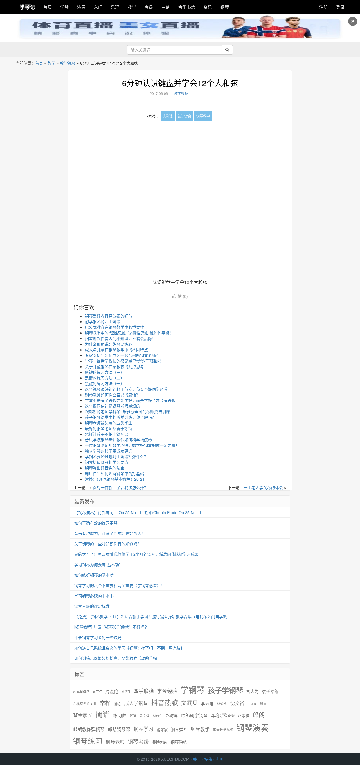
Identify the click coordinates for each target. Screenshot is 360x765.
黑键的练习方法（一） (104, 383)
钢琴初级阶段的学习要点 (106, 462)
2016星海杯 (81, 692)
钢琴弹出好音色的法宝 (104, 468)
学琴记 (27, 7)
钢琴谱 (159, 741)
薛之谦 (145, 716)
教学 (132, 7)
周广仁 (97, 691)
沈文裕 (237, 703)
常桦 (105, 702)
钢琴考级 (138, 741)
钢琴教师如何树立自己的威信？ (112, 394)
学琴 (64, 7)
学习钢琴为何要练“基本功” (97, 564)
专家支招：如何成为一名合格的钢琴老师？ (122, 355)
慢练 (117, 703)
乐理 (115, 7)
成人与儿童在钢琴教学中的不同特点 (116, 349)
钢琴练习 (87, 740)
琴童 (263, 703)
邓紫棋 (243, 715)
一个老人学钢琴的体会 (263, 487)
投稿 (208, 759)
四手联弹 (144, 690)
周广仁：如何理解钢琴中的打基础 (114, 473)
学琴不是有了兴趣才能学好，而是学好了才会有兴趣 (130, 400)
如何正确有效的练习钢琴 (96, 523)
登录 (340, 7)
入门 (98, 7)
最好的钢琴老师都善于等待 (108, 428)
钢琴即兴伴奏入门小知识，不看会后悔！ (120, 338)
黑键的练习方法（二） (104, 378)
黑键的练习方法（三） (104, 372)
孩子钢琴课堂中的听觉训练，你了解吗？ (120, 417)
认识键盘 (184, 116)
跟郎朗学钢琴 (194, 715)
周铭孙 (125, 692)
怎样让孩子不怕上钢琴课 (106, 434)
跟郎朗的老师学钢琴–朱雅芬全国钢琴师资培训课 (127, 411)
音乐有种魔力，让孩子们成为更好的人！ (109, 533)
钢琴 (224, 7)
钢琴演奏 (252, 727)
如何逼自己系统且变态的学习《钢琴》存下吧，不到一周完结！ (129, 648)
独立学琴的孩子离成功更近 (108, 451)
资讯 (208, 7)
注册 (323, 7)
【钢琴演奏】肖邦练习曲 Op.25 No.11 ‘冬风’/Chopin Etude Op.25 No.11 (137, 512)
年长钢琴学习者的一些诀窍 (98, 637)
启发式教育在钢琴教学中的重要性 (114, 327)
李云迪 (207, 703)
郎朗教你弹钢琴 (89, 729)
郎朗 (259, 714)
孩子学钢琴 (225, 690)
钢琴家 (162, 729)
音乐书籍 (186, 7)
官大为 (252, 691)
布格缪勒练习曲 (85, 703)
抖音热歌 (164, 702)
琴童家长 (82, 715)
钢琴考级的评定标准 (92, 606)
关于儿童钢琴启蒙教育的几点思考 (114, 366)
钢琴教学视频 (223, 729)
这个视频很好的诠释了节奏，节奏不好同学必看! (127, 389)
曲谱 (165, 7)
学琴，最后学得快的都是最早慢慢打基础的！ (124, 361)
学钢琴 (192, 689)
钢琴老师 (115, 742)
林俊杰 (222, 703)
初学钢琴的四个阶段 (102, 321)
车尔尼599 (223, 715)
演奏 (81, 7)
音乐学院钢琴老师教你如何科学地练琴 (118, 439)
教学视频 (68, 63)
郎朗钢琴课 (119, 729)
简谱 (102, 714)
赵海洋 (172, 715)
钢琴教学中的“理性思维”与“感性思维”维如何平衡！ (129, 333)
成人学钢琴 (136, 703)
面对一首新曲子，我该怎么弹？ (120, 487)
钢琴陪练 (178, 742)
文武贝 (189, 703)
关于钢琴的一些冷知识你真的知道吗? (107, 543)
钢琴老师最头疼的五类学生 (108, 423)
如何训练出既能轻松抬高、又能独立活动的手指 (115, 658)
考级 (149, 7)
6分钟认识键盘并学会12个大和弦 (180, 82)
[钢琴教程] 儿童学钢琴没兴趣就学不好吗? (110, 627)
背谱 (133, 715)
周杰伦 (111, 691)
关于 (197, 759)
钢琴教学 (203, 116)
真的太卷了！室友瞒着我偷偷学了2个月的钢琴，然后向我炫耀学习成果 (136, 554)
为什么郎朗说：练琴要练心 (108, 344)
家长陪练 (270, 691)
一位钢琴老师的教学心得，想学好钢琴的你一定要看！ (132, 445)
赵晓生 (158, 715)
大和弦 (168, 116)
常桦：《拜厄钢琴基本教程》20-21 (115, 479)
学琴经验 (167, 690)
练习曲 (120, 715)
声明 (219, 759)
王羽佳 (252, 704)
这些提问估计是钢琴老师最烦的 (112, 406)
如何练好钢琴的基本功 (94, 575)
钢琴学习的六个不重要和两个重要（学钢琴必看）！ (119, 585)
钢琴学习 (143, 728)
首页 (47, 7)
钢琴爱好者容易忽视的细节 (108, 316)
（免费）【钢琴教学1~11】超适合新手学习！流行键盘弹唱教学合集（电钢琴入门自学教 (150, 616)
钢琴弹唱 (179, 729)
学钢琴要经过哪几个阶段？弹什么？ (116, 456)
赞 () (183, 296)
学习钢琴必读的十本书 (94, 595)
